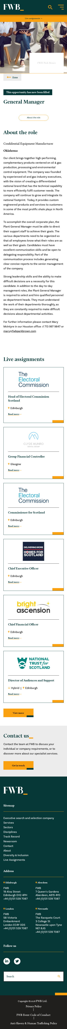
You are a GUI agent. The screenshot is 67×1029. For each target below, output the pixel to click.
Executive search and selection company (28, 818)
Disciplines (10, 832)
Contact (8, 846)
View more (18, 713)
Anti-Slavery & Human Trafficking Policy (33, 1023)
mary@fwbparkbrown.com (19, 331)
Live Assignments (14, 860)
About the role (33, 117)
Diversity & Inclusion (16, 855)
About (7, 850)
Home (15, 77)
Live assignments (32, 18)
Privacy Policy (33, 1006)
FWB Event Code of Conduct (33, 1015)
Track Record (11, 836)
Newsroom (10, 841)
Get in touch (18, 765)
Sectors (8, 827)
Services (8, 822)
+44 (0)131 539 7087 (15, 898)
